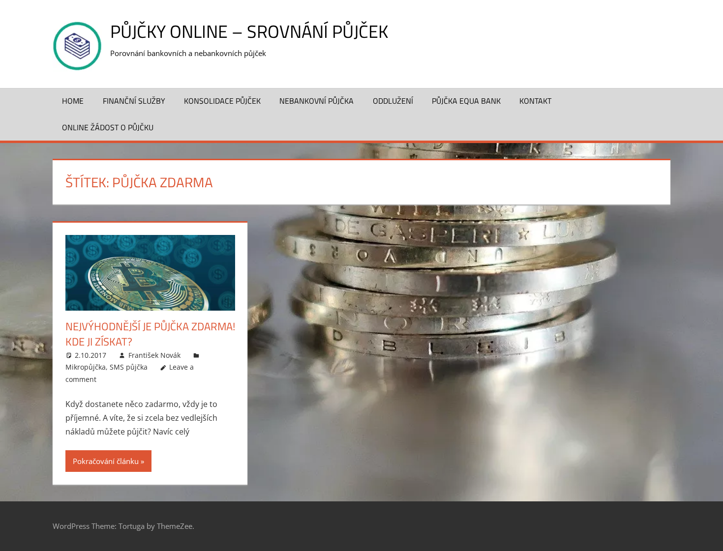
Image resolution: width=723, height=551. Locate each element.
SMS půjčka (129, 367)
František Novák (154, 355)
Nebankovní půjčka (316, 101)
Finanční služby (134, 101)
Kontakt (535, 101)
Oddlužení (393, 101)
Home (73, 101)
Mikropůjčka (85, 367)
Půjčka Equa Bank (466, 101)
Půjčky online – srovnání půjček (249, 31)
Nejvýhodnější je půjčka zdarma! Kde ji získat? (150, 334)
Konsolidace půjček (222, 101)
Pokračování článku (106, 461)
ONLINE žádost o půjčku (107, 127)
